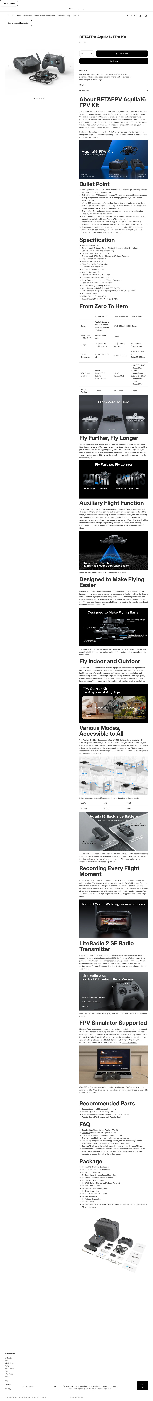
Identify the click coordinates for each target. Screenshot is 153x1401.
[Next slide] (71, 66)
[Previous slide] (7, 66)
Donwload (86, 1133)
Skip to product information (18, 23)
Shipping (82, 85)
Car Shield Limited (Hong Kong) (20, 1397)
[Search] (13, 15)
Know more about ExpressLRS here (128, 1146)
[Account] (140, 15)
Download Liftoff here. (119, 1040)
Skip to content (9, 3)
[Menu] (7, 16)
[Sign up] (55, 1386)
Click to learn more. (129, 1042)
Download (86, 1130)
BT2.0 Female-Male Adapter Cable (107, 1117)
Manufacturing (84, 90)
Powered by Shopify (39, 1397)
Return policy (83, 70)
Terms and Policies (76, 1397)
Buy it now (114, 61)
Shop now (142, 1385)
